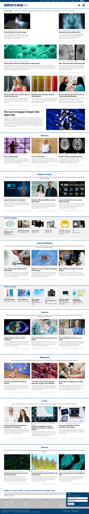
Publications (47, 1)
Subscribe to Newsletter (74, 496)
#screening (79, 40)
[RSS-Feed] (84, 1)
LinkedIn (45, 505)
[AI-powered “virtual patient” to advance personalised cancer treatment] (72, 414)
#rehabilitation (82, 348)
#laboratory (47, 72)
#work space (82, 392)
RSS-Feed (45, 507)
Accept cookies (75, 511)
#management (54, 392)
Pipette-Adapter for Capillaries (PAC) (36, 300)
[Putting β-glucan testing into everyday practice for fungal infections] (30, 52)
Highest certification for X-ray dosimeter (14, 200)
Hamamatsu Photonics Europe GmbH (64, 303)
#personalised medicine (80, 438)
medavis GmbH (35, 232)
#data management (48, 438)
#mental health (72, 210)
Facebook (45, 501)
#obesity (15, 279)
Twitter (44, 503)
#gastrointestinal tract (49, 348)
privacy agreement (84, 504)
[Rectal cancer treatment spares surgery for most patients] (44, 327)
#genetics (73, 279)
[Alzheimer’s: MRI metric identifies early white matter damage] (44, 189)
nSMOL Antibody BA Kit (23, 299)
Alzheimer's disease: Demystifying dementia (70, 156)
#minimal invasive (13, 483)
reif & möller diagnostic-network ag (65, 233)
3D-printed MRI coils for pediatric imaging (15, 32)
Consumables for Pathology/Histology (77, 300)
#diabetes (11, 279)
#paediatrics (23, 40)
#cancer (64, 105)
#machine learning (66, 40)
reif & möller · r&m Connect (64, 230)
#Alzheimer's (69, 165)
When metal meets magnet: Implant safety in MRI (72, 63)
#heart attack (22, 105)
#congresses (42, 438)
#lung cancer (17, 348)
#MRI (20, 40)
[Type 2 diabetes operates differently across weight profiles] (17, 258)
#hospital (68, 105)
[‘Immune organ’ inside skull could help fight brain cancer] (72, 462)
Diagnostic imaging (20, 11)
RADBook (58, 1)
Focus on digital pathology (11, 156)
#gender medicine (75, 348)
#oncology (28, 348)
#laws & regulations (13, 210)
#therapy (83, 105)
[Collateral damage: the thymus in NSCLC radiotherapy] (17, 327)
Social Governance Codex (64, 507)
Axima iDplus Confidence (9, 299)
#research (52, 105)
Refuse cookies (66, 511)
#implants (67, 72)
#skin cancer (78, 105)
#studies (83, 40)
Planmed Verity (48, 230)
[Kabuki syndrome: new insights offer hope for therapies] (72, 258)
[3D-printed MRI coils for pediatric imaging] (17, 21)
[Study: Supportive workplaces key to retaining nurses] (72, 370)
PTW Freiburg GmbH (9, 234)
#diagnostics (32, 72)
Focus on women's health (38, 156)
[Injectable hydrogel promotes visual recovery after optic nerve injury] (17, 462)
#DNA (69, 279)
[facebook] (80, 1)
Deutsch (42, 1)
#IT (24, 438)
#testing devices (53, 72)
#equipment (11, 40)
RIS (73, 230)
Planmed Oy (48, 232)
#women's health (54, 165)
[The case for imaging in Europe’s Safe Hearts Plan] (65, 119)
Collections (44, 136)
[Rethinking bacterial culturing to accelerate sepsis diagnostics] (44, 83)
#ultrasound (27, 438)
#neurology (20, 483)
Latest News (8, 11)
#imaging (16, 40)
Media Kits (63, 1)
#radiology (83, 72)
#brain (74, 165)
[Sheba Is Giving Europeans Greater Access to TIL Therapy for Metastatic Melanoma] (72, 83)
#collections (20, 165)
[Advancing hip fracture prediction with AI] (72, 21)
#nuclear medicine (39, 128)
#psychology (82, 210)
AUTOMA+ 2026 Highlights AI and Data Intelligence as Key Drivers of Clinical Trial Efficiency (42, 427)
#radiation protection (21, 210)
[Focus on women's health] (44, 145)
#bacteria (34, 105)
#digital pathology (27, 165)
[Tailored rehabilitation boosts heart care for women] (72, 327)
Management (57, 11)
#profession (16, 392)
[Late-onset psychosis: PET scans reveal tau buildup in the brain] (72, 189)
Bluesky (45, 504)
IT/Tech (65, 11)
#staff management (22, 392)
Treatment (48, 11)
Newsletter (72, 1)
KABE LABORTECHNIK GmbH (37, 303)
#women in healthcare (46, 165)
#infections (43, 72)
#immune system (77, 483)
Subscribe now (71, 504)
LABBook (53, 1)
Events (67, 1)
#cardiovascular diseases (11, 105)
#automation (36, 438)
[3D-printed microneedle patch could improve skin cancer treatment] (44, 462)
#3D (8, 40)
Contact (77, 1)
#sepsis (55, 105)
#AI (61, 40)
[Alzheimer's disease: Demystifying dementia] (72, 145)
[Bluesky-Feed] (82, 1)
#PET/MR (77, 210)
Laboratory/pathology (36, 11)
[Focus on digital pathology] (17, 145)
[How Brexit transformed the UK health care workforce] (17, 370)
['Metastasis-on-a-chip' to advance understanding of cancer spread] (44, 258)
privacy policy (11, 511)
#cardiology (15, 438)
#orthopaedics (73, 40)
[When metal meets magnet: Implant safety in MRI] (72, 52)
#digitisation (41, 392)
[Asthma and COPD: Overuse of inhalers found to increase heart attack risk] (17, 83)
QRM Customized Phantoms (24, 230)
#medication (27, 105)
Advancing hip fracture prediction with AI (69, 32)
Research (72, 11)
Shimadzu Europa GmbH (10, 301)
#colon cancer (41, 348)
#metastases (72, 105)
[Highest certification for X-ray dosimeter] (17, 189)
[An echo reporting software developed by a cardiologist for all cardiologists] (17, 414)
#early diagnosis (24, 128)
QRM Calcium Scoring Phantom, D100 (8, 232)
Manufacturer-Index (28, 505)
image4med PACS (35, 230)
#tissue (55, 279)
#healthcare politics (31, 128)
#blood (37, 105)
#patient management (76, 72)
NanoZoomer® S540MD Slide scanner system (64, 300)
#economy (66, 392)
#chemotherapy (35, 348)
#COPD (17, 105)
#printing (28, 40)
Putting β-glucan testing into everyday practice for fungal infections (22, 63)
